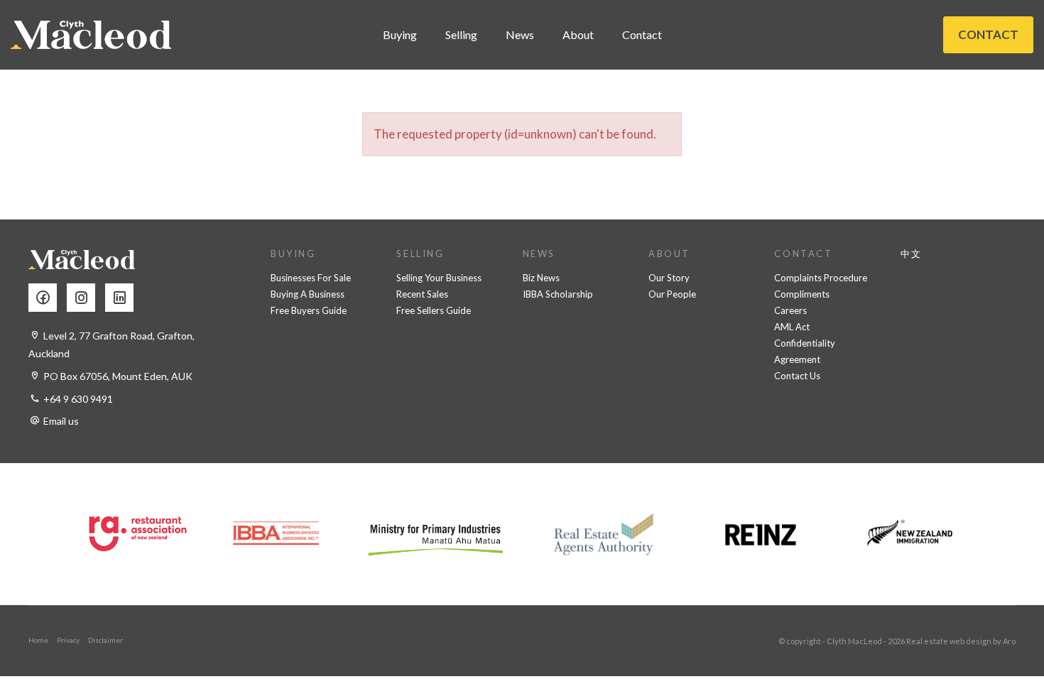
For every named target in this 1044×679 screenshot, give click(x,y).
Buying (400, 34)
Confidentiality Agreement (804, 351)
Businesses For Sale (311, 277)
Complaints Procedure (820, 277)
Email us (61, 421)
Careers (790, 310)
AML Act (792, 326)
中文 (912, 253)
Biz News (541, 277)
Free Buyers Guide (309, 310)
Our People (672, 294)
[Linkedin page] (123, 298)
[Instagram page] (86, 298)
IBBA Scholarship (558, 294)
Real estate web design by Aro (961, 641)
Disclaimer (105, 640)
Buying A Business (307, 294)
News (520, 34)
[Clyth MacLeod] (91, 35)
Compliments (802, 294)
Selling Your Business (439, 277)
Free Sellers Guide (433, 310)
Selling (461, 34)
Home (38, 640)
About (578, 34)
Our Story (669, 277)
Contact (642, 34)
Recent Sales (422, 294)
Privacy (68, 640)
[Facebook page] (47, 298)
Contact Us (797, 375)
